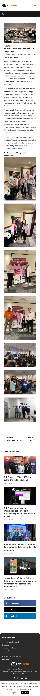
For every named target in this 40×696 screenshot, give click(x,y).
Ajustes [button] (15, 692)
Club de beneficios (9, 648)
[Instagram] (26, 678)
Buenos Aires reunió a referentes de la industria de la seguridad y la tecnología (20, 547)
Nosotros (5, 645)
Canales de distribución (11, 642)
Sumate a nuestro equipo (11, 657)
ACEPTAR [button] (25, 693)
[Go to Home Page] (3, 14)
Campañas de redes (10, 651)
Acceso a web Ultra (9, 654)
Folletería (5, 660)
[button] (35, 5)
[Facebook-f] (14, 678)
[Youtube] (22, 678)
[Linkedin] (18, 678)
